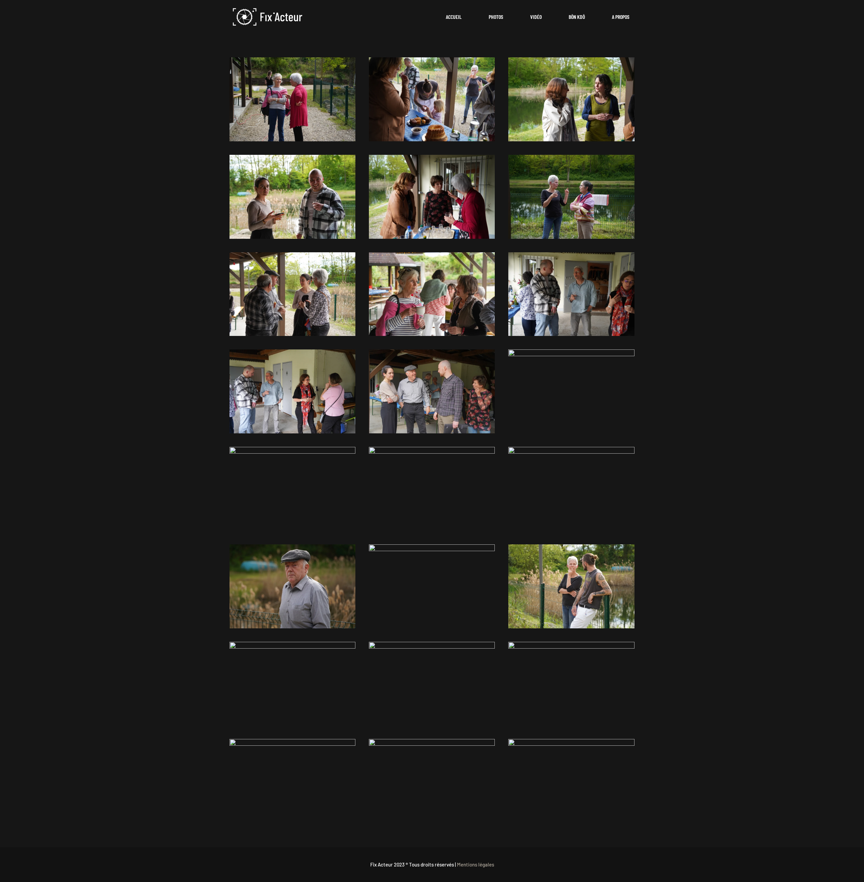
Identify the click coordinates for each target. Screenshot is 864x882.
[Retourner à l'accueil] (268, 17)
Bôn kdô (577, 16)
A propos (620, 16)
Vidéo (536, 16)
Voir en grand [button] (292, 99)
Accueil (454, 16)
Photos (496, 16)
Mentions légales (475, 864)
